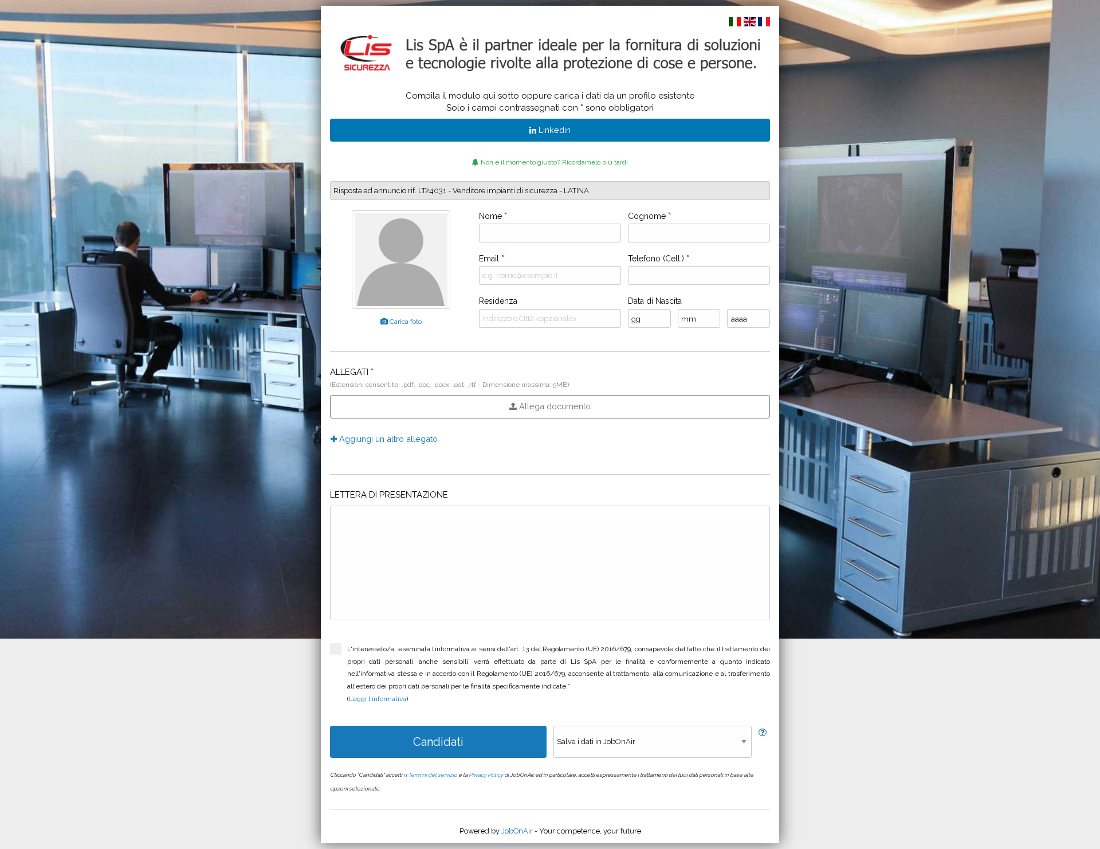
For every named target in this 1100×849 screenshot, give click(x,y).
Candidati (438, 742)
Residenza (498, 301)
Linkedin (553, 130)
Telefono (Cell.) (658, 258)
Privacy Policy (486, 775)
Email (491, 258)
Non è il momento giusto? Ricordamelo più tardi (553, 162)
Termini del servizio (432, 775)
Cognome (649, 216)
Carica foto (405, 322)
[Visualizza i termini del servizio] (763, 732)
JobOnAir (517, 831)
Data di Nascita (655, 301)
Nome (493, 216)
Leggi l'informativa (377, 699)
